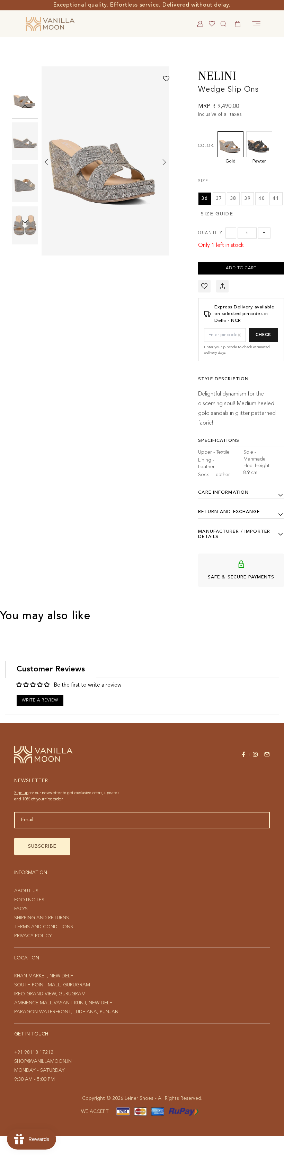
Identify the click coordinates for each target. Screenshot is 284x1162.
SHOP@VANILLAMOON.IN (43, 1061)
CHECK (263, 335)
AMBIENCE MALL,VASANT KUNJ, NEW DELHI (64, 1003)
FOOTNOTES (29, 900)
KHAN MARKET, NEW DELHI (44, 976)
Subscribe (42, 846)
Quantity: (211, 233)
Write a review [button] (40, 700)
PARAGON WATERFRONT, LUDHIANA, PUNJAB (66, 1012)
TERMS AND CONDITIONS (43, 926)
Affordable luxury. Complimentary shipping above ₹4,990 (141, 5)
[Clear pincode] (239, 335)
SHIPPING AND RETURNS (41, 917)
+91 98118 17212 (33, 1052)
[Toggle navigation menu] (256, 24)
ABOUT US (26, 891)
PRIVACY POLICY (33, 935)
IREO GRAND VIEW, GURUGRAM (50, 994)
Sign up (21, 793)
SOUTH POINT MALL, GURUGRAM (52, 985)
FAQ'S (21, 909)
